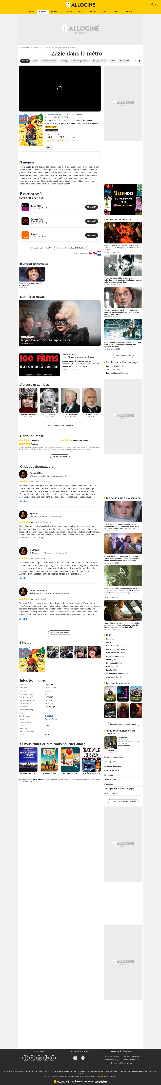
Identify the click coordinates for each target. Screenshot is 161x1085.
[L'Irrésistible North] (91, 759)
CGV (51, 1071)
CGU (46, 1071)
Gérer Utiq (152, 1071)
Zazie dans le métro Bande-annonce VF (30, 284)
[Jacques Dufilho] (91, 400)
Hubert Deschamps (91, 123)
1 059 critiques (46, 476)
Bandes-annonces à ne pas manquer (123, 724)
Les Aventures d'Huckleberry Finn (34, 773)
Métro (110, 642)
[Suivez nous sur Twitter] (32, 1058)
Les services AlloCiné (139, 1071)
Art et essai (113, 677)
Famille (111, 670)
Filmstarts (109, 1056)
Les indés (115, 12)
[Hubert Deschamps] (70, 400)
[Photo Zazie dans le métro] (32, 659)
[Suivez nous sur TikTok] (46, 1058)
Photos (25, 643)
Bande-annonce (124, 746)
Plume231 (34, 550)
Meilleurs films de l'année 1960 (55, 780)
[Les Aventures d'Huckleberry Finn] (28, 759)
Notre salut (108, 775)
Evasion (112, 666)
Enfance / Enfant (115, 656)
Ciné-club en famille (116, 653)
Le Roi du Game (110, 793)
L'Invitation (122, 737)
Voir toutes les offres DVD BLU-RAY (73, 248)
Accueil (22, 47)
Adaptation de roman (117, 673)
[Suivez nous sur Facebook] (25, 1058)
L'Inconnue (108, 784)
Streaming (68, 12)
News (31, 12)
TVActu (81, 12)
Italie (52, 685)
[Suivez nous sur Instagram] (39, 1058)
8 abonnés (34, 517)
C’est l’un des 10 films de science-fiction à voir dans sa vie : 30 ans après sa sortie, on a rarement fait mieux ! (122, 345)
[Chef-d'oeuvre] (24, 440)
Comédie (80, 115)
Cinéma (42, 12)
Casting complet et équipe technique (60, 426)
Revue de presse (70, 449)
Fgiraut (33, 514)
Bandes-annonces (34, 264)
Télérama (34, 444)
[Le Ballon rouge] (70, 759)
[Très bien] (65, 440)
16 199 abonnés (36, 594)
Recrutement (29, 1071)
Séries (54, 12)
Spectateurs (62, 134)
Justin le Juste (110, 780)
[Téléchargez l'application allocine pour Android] (84, 1057)
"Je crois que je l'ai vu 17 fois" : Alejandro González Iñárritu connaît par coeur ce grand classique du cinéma (121, 312)
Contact (5, 1071)
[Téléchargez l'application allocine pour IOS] (76, 1057)
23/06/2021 (49, 716)
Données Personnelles (95, 1071)
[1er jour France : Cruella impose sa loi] (60, 323)
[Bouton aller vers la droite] (139, 60)
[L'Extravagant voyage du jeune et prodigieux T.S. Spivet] (49, 759)
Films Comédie (47, 47)
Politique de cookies (62, 1071)
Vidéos (93, 12)
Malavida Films (50, 688)
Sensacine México (118, 1063)
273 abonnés (34, 476)
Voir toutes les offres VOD (43, 248)
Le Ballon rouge (70, 773)
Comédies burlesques (116, 646)
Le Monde (35, 440)
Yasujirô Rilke (36, 473)
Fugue (110, 639)
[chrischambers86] (23, 591)
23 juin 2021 (63, 117)
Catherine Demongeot (59, 123)
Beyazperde (109, 1060)
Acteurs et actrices (34, 384)
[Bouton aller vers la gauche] (135, 60)
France (47, 685)
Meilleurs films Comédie (77, 780)
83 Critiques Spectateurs (60, 632)
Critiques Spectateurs (37, 466)
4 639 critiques (47, 553)
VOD (104, 12)
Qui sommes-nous (17, 1071)
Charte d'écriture (124, 1071)
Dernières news (32, 297)
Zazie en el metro (117, 373)
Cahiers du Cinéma (79, 440)
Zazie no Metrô (115, 366)
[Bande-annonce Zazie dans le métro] (31, 129)
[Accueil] (80, 5)
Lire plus (23, 501)
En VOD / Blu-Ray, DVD (31, 198)
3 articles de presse (60, 456)
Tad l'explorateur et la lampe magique (119, 789)
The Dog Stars (109, 762)
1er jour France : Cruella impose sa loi (45, 340)
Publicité (39, 1071)
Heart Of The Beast (111, 771)
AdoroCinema (129, 1060)
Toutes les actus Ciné (123, 356)
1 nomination (49, 691)
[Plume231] (23, 551)
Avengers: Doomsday (112, 766)
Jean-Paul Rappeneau (83, 120)
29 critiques (43, 517)
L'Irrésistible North (91, 773)
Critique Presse (32, 436)
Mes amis (74, 134)
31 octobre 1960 (52, 115)
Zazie (113, 370)
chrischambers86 (38, 591)
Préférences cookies (78, 1071)
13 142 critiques (48, 594)
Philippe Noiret (75, 123)
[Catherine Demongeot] (28, 400)
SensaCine (128, 1056)
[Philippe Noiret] (49, 400)
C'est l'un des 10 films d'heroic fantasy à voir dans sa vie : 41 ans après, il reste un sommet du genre (122, 248)
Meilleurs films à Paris (117, 649)
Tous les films (37, 47)
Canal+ (128, 12)
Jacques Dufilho (91, 414)
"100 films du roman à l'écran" (78, 357)
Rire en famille (114, 663)
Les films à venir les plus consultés (123, 801)
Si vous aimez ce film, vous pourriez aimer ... (54, 744)
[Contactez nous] (53, 1058)
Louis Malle (53, 120)
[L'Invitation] (110, 744)
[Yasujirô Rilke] (23, 474)
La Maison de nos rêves (113, 757)
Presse (50, 134)
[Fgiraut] (23, 514)
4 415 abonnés (35, 553)
